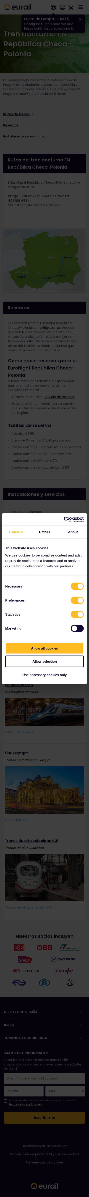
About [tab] (73, 532)
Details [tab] (44, 532)
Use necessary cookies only (44, 674)
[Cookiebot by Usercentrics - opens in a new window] (64, 519)
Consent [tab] (16, 532)
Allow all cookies (44, 648)
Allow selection (44, 661)
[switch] (77, 600)
